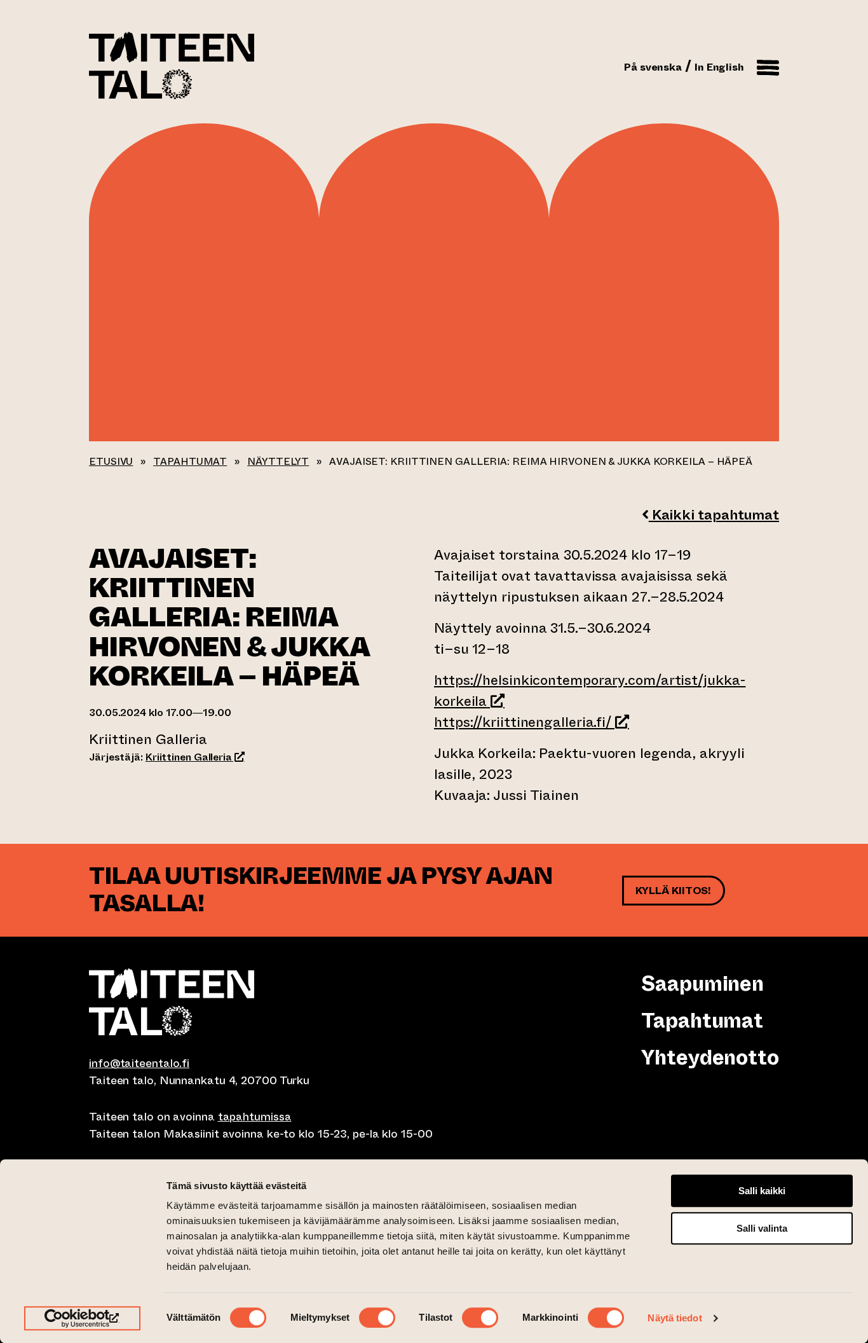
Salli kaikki (761, 1190)
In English (719, 67)
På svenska (653, 67)
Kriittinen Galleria (195, 757)
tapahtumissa (255, 1116)
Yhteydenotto (710, 1057)
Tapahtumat (190, 461)
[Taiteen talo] (261, 1002)
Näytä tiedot (675, 1317)
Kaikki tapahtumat (714, 515)
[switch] (377, 1317)
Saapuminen (702, 983)
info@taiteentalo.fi (139, 1063)
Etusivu (111, 461)
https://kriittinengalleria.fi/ (531, 722)
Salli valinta (761, 1228)
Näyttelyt (278, 461)
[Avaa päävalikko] (768, 65)
